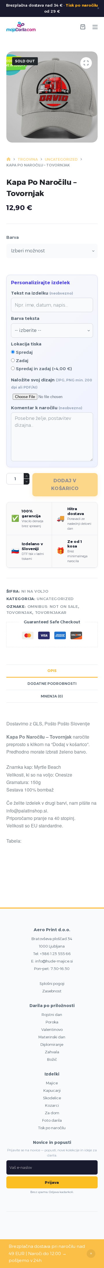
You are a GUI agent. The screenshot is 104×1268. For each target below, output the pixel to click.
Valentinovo (52, 1029)
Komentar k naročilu (46, 407)
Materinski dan (51, 1037)
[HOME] (8, 159)
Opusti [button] (91, 1253)
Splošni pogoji (52, 983)
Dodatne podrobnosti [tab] (52, 683)
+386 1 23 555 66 (55, 953)
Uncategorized (55, 598)
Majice (52, 1083)
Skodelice (52, 1098)
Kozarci (52, 1105)
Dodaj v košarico (65, 484)
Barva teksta (25, 318)
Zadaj (21, 360)
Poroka (52, 1022)
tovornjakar (51, 612)
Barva (12, 237)
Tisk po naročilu (82, 5)
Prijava (52, 1182)
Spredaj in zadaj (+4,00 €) (43, 368)
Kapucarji (52, 1090)
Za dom (52, 1113)
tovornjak (19, 612)
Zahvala (52, 1052)
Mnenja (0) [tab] (52, 696)
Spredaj (24, 352)
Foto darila (52, 1120)
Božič (52, 1059)
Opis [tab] (52, 670)
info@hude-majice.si (54, 961)
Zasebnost (52, 991)
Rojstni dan (52, 1014)
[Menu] (95, 27)
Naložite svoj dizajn (51, 383)
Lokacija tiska (26, 344)
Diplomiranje (51, 1044)
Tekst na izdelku (42, 293)
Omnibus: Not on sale (52, 606)
